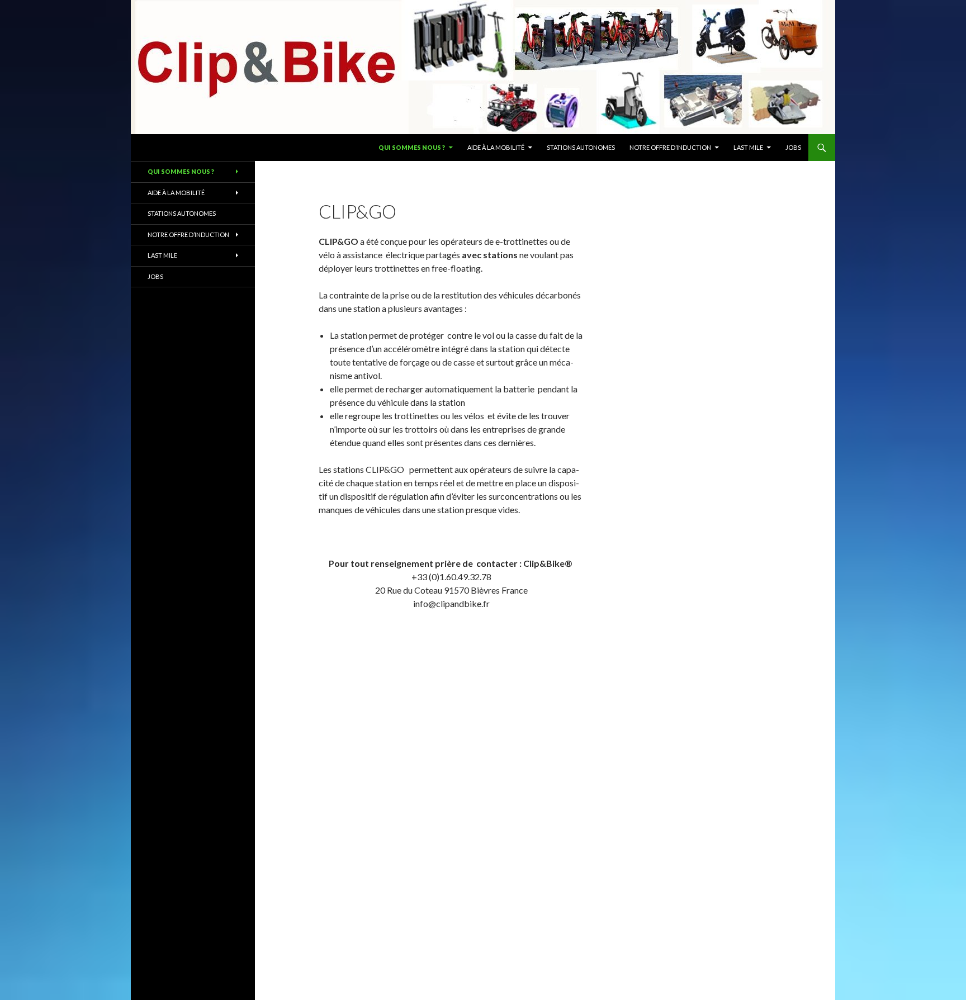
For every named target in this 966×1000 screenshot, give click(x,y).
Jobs (793, 147)
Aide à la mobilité (495, 147)
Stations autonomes (581, 147)
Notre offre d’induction (670, 147)
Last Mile (748, 147)
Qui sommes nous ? (411, 147)
